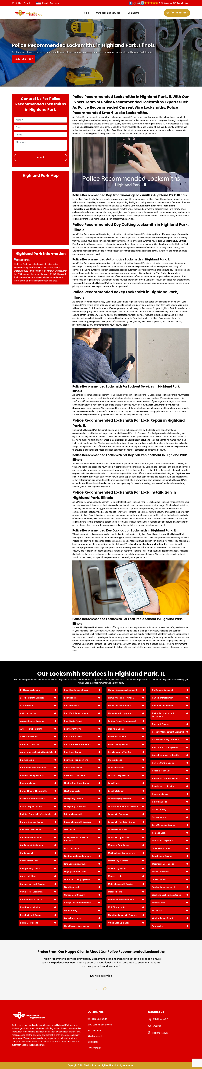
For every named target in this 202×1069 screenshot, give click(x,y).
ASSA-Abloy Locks (29, 736)
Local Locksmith (116, 767)
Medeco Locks (115, 876)
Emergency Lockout (73, 798)
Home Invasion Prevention (121, 698)
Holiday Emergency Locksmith (122, 690)
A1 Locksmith (26, 705)
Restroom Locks (160, 794)
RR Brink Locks (159, 802)
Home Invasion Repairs (119, 705)
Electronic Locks (72, 791)
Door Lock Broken (73, 736)
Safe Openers (159, 817)
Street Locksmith (160, 871)
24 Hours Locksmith (30, 690)
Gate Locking (70, 910)
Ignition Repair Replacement (122, 721)
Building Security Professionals (35, 814)
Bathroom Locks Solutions (33, 767)
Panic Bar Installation (162, 698)
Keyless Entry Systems (119, 744)
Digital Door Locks (29, 923)
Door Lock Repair (72, 752)
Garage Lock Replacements (77, 902)
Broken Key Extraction (31, 806)
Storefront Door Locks (163, 864)
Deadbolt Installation (30, 907)
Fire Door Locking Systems (77, 879)
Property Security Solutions (165, 739)
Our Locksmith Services (108, 13)
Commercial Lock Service (32, 884)
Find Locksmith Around (75, 864)
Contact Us (133, 13)
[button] (96, 989)
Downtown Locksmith (74, 775)
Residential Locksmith (163, 786)
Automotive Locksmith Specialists (36, 752)
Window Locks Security (163, 918)
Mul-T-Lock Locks (116, 907)
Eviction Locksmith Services (77, 822)
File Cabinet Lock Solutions (77, 856)
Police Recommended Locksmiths (163, 715)
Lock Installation (116, 791)
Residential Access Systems (166, 778)
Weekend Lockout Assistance (166, 895)
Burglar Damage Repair (31, 822)
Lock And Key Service (118, 775)
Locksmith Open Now (118, 837)
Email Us (157, 1026)
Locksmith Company (118, 814)
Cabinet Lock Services (31, 837)
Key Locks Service (117, 736)
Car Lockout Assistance (31, 845)
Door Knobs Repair (73, 721)
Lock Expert (114, 783)
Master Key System (117, 868)
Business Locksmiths (30, 829)
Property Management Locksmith (168, 732)
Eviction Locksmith (73, 814)
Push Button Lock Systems (165, 747)
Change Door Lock (29, 861)
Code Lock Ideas (28, 876)
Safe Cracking (159, 809)
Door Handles (71, 698)
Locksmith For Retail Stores (121, 822)
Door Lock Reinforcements (77, 744)
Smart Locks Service (162, 856)
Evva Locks (69, 829)
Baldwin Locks (27, 760)
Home (86, 13)
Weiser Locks (158, 902)
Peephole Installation (162, 705)
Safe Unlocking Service (163, 825)
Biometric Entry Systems (32, 775)
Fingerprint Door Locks (75, 871)
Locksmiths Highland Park (101, 1065)
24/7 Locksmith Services (32, 698)
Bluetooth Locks (28, 783)
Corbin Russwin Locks (31, 899)
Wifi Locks (157, 910)
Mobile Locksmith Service (120, 884)
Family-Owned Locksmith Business (76, 839)
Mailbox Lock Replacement (121, 853)
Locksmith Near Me (117, 829)
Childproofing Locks (30, 868)
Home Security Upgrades (120, 713)
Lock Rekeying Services (119, 798)
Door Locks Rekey (73, 767)
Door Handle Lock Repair (76, 690)
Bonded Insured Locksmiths (33, 791)
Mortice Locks (115, 892)
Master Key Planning (118, 861)
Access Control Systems (32, 721)
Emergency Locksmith (75, 806)
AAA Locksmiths (28, 713)
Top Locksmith (159, 879)
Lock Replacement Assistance (123, 806)
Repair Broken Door (161, 771)
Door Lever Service (73, 729)
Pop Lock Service (160, 724)
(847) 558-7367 (179, 12)
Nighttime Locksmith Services (122, 915)
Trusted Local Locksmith (164, 887)
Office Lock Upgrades (118, 923)
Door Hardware (71, 705)
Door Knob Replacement (76, 713)
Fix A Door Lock (71, 887)
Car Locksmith (27, 853)
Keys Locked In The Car (119, 752)
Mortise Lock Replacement (121, 899)
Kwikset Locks (115, 760)
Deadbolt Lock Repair (30, 915)
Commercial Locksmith (31, 892)
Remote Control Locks (163, 763)
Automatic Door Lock (30, 744)
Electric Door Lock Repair (76, 783)
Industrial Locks (116, 729)
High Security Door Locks (76, 926)
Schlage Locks (159, 833)
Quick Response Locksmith (165, 755)
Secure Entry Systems (162, 840)
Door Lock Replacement (76, 760)
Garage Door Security (74, 895)
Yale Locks (157, 926)
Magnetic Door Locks (118, 845)
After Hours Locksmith (31, 729)
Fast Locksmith (71, 848)
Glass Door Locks (72, 918)
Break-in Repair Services (32, 798)
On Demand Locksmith (163, 690)
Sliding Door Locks (161, 848)
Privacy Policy (94, 1047)
